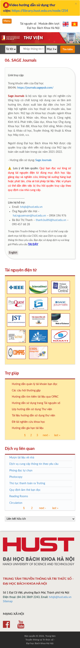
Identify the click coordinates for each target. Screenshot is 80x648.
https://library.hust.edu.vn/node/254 (40, 11)
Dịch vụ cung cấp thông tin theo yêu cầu (33, 464)
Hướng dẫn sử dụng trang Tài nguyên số (36, 403)
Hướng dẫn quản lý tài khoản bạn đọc (34, 384)
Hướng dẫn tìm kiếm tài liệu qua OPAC (35, 396)
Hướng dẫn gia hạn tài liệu (27, 428)
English (13, 252)
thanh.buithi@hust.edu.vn (51, 220)
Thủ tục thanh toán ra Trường (27, 483)
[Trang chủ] (40, 43)
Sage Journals (43, 160)
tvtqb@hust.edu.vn (31, 207)
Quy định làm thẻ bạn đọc (25, 490)
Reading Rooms (18, 496)
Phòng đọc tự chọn (20, 470)
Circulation (15, 503)
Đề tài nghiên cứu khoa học (28, 422)
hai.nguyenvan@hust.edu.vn (29, 215)
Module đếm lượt (48, 23)
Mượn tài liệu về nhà (21, 457)
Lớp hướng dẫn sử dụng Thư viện (32, 409)
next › (46, 435)
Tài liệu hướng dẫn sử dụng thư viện (33, 415)
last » (57, 435)
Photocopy (15, 477)
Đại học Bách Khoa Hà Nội (43, 28)
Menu (6, 21)
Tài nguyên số (28, 23)
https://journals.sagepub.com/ (35, 87)
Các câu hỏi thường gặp (26, 390)
